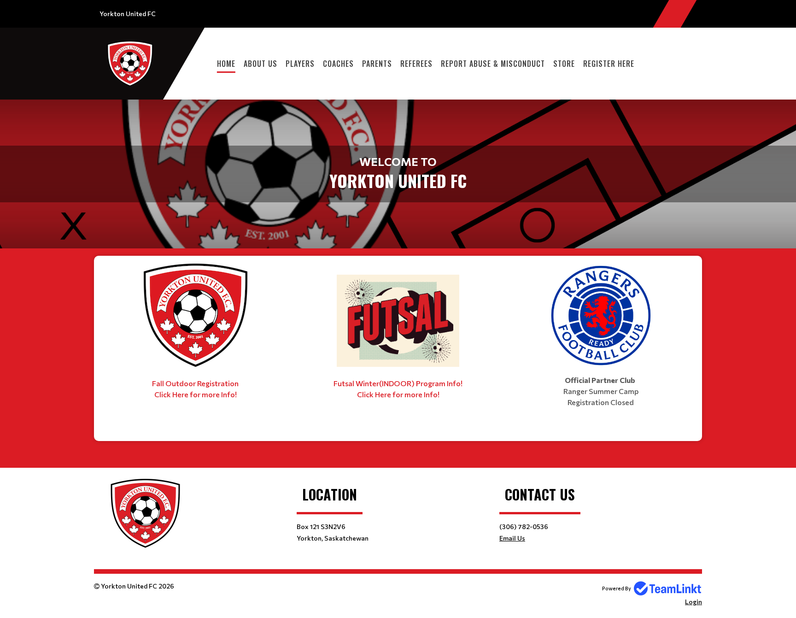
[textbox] (195, 332)
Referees (416, 63)
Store (564, 63)
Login (693, 602)
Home (226, 63)
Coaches (338, 63)
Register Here (608, 63)
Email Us (512, 538)
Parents (377, 63)
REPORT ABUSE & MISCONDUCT (493, 63)
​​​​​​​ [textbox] (550, 420)
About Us (260, 63)
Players (300, 63)
